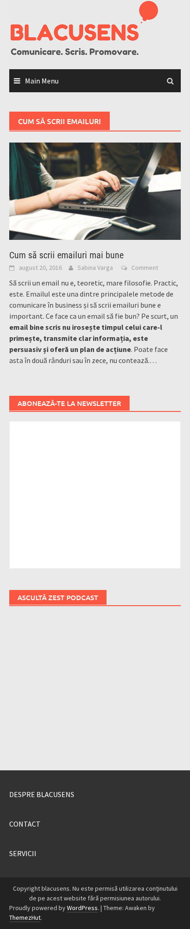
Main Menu (42, 80)
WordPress (82, 908)
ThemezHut (25, 917)
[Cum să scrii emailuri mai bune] (95, 190)
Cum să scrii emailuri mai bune (66, 255)
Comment (144, 267)
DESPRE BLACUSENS (41, 794)
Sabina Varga (95, 267)
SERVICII (22, 853)
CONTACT (25, 823)
